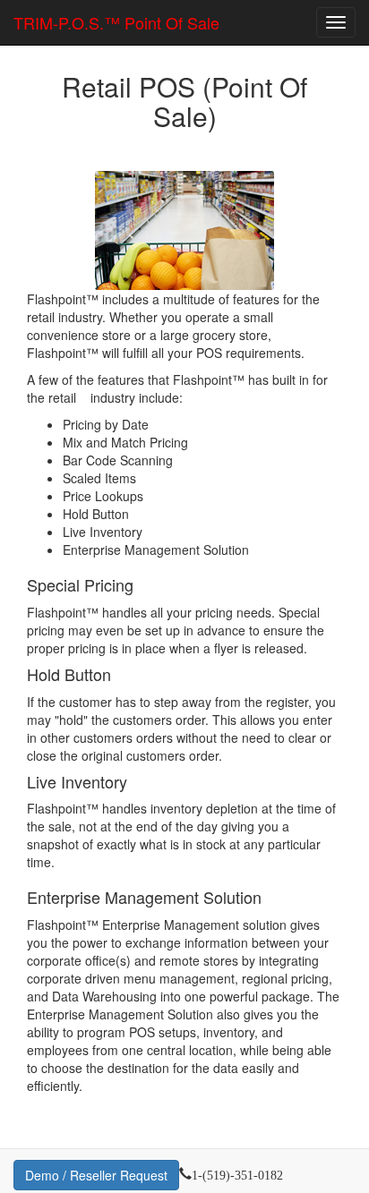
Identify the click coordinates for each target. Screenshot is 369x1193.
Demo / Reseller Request (96, 1175)
